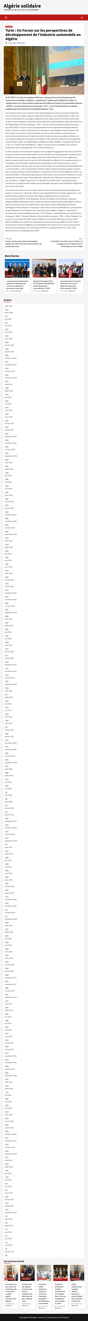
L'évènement (9, 1279)
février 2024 (9, 502)
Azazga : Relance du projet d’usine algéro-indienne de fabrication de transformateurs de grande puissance (23, 242)
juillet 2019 (9, 854)
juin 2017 (8, 1017)
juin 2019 (8, 860)
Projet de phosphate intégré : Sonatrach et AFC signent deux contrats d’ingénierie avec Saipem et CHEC (60, 1293)
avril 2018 (8, 952)
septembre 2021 (11, 684)
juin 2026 (8, 319)
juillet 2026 (9, 312)
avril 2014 (8, 1245)
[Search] (81, 18)
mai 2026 (8, 325)
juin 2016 (8, 1095)
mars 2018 (9, 958)
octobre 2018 (10, 912)
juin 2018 (8, 939)
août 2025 (8, 384)
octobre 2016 (10, 1069)
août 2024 (8, 462)
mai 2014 (8, 1239)
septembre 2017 (11, 997)
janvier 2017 (9, 1049)
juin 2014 (8, 1232)
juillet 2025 (9, 391)
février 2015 (9, 1199)
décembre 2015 (11, 1134)
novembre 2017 (11, 984)
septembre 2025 (11, 378)
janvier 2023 (9, 586)
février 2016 (9, 1121)
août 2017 (8, 1004)
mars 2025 (9, 417)
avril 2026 (8, 332)
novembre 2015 (11, 1141)
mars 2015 (9, 1193)
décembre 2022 (11, 593)
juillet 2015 (9, 1167)
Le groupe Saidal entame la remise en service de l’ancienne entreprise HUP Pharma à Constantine (44, 1293)
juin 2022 (8, 632)
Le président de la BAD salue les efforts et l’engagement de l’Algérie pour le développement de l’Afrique (66, 242)
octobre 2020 (10, 756)
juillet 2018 (9, 932)
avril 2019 (8, 873)
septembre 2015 (11, 1154)
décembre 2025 (11, 358)
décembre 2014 (11, 1212)
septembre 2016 (11, 1075)
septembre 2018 (11, 919)
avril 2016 (8, 1108)
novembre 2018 (11, 906)
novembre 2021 (11, 671)
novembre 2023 (11, 521)
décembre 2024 (11, 436)
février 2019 (9, 886)
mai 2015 (8, 1180)
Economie (9, 26)
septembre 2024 (11, 456)
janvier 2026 (9, 352)
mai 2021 (8, 710)
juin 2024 (8, 475)
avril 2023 (8, 567)
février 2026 (9, 345)
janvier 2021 (9, 736)
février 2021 (9, 730)
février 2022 (9, 652)
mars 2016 (9, 1115)
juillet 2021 (9, 697)
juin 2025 (8, 397)
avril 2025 (8, 410)
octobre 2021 (10, 678)
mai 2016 (8, 1102)
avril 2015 (8, 1186)
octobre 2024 (10, 449)
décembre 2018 (11, 899)
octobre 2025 (10, 371)
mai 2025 (8, 404)
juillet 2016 (9, 1089)
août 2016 (8, 1082)
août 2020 (8, 769)
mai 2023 (8, 560)
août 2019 (8, 847)
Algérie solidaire (22, 6)
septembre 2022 (11, 612)
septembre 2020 (11, 762)
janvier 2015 (9, 1206)
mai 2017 (8, 1023)
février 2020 (9, 808)
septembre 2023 (11, 534)
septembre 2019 (11, 841)
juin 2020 (8, 782)
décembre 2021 (11, 665)
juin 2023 (8, 554)
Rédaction (21, 43)
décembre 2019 (11, 821)
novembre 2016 (11, 1062)
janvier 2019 (9, 893)
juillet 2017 (9, 1010)
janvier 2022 (9, 658)
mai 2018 (8, 945)
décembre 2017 (11, 978)
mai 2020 (8, 789)
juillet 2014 (9, 1225)
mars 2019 (9, 880)
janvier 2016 (9, 1128)
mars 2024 (9, 495)
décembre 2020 (11, 743)
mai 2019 (8, 867)
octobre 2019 (10, 834)
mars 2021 (9, 723)
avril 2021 (8, 717)
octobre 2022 (10, 606)
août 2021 (8, 691)
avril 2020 (8, 795)
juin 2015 (8, 1173)
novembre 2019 (11, 828)
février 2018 (9, 965)
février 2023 (9, 580)
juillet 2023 (9, 547)
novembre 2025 (11, 365)
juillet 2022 (9, 625)
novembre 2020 (11, 749)
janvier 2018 (9, 971)
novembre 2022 (11, 599)
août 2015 (8, 1160)
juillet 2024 (9, 469)
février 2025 (9, 423)
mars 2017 (9, 1036)
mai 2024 (8, 482)
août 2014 (8, 1219)
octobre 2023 (10, 528)
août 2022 (8, 619)
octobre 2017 (10, 991)
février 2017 (9, 1043)
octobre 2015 (10, 1147)
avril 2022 (8, 645)
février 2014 (9, 1252)
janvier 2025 (9, 430)
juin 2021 (8, 704)
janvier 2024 (9, 508)
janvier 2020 (9, 815)
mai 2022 (8, 639)
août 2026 (8, 306)
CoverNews (52, 1317)
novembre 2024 (11, 443)
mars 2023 (9, 573)
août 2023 (8, 541)
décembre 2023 (11, 515)
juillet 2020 (9, 775)
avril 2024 (8, 489)
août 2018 (8, 925)
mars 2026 (9, 339)
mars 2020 (9, 802)
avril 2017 (8, 1030)
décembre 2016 (11, 1056)
